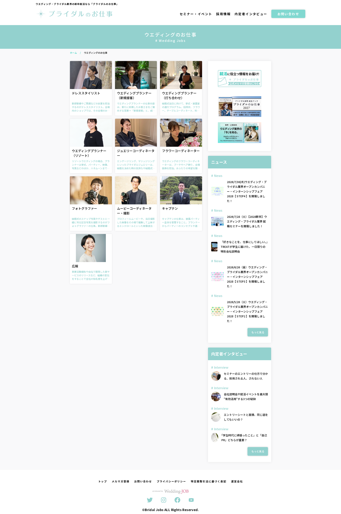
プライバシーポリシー (171, 481)
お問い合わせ (288, 13)
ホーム (73, 52)
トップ (102, 481)
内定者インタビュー (251, 13)
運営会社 (237, 481)
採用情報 (223, 13)
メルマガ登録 (120, 481)
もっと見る (257, 332)
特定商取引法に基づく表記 (208, 481)
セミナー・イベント (196, 13)
